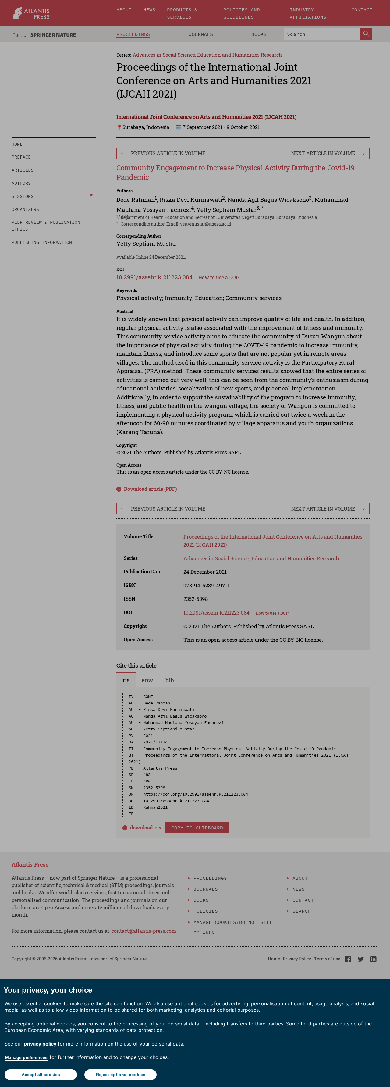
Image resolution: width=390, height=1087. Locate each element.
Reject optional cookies (120, 1074)
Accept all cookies (41, 1074)
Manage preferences (26, 1057)
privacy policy (40, 1044)
